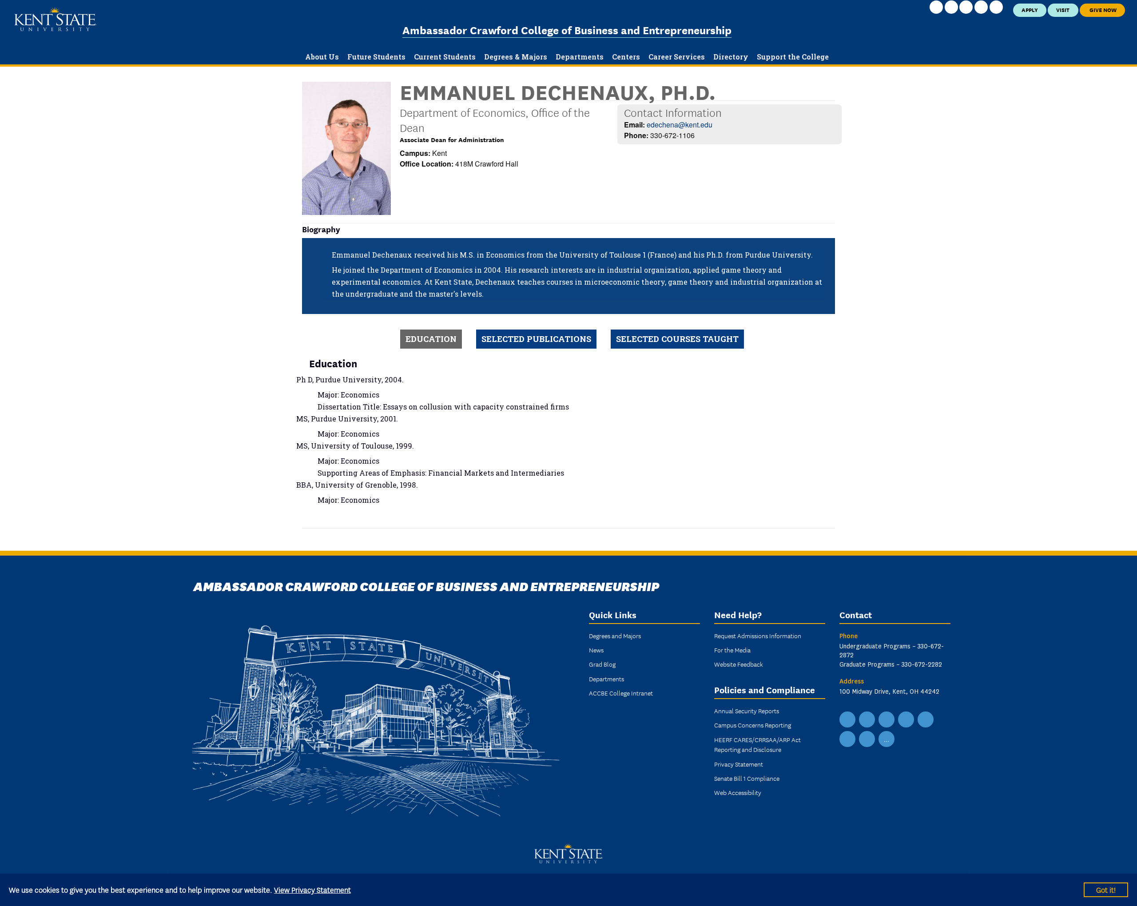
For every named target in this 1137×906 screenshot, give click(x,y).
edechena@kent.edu (679, 124)
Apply (1030, 9)
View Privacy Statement (312, 889)
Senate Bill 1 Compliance (746, 778)
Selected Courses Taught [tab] (677, 339)
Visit (1062, 9)
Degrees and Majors (615, 635)
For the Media (732, 650)
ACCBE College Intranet (621, 693)
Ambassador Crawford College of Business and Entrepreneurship (566, 29)
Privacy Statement (738, 764)
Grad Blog (602, 664)
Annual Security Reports (746, 710)
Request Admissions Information (757, 635)
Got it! (1106, 889)
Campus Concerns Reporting (752, 725)
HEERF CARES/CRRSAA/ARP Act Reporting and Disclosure (757, 744)
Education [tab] (431, 339)
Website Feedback (738, 664)
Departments (606, 678)
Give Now (1102, 9)
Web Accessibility (737, 792)
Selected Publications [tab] (536, 339)
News (596, 650)
